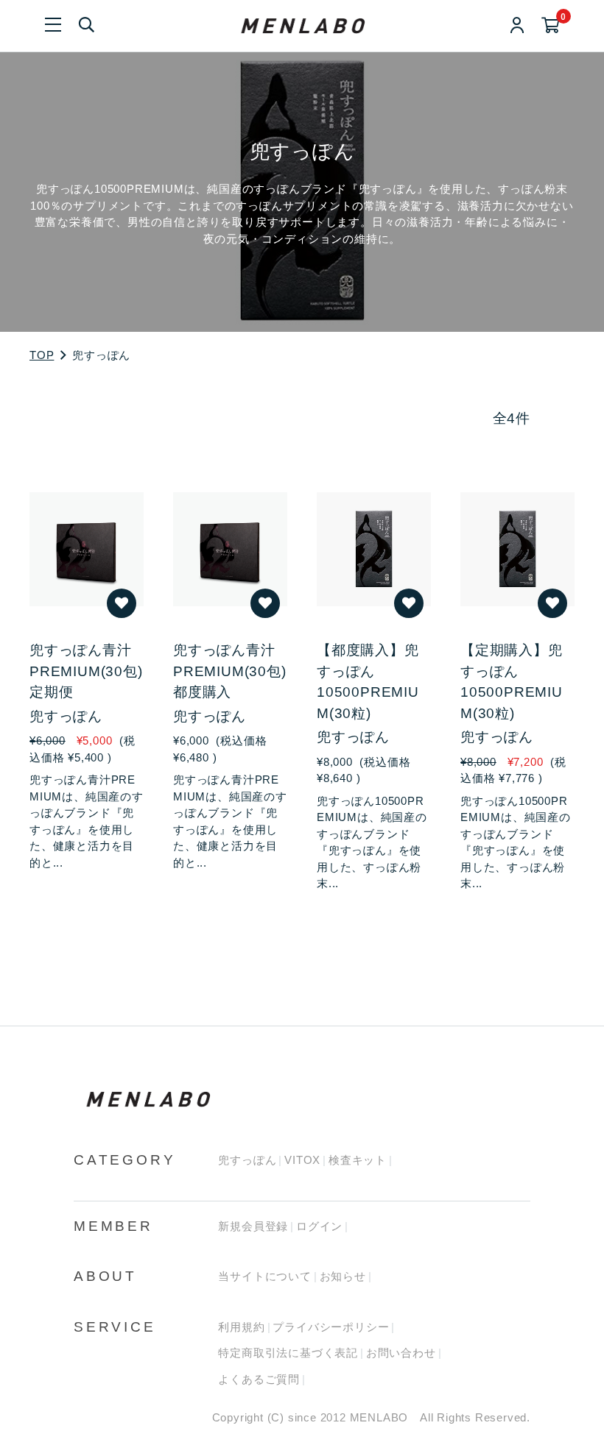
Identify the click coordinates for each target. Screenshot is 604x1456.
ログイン (319, 1226)
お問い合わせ (401, 1352)
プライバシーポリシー (331, 1327)
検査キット (358, 1160)
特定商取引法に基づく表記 (288, 1352)
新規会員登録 (253, 1226)
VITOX (302, 1160)
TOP (41, 355)
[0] (550, 26)
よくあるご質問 (259, 1379)
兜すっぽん (247, 1160)
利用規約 (241, 1327)
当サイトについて (264, 1276)
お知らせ (343, 1276)
